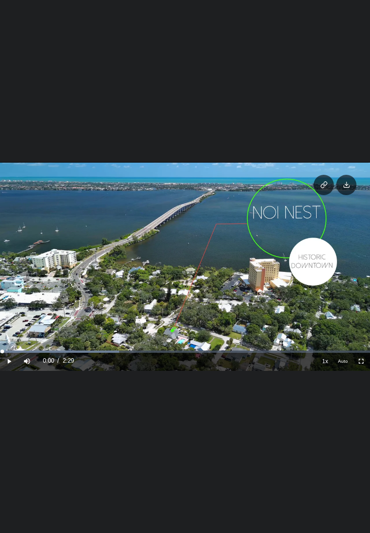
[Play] (9, 361)
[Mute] (27, 361)
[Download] (346, 185)
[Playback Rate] (325, 361)
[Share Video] (324, 185)
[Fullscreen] (361, 361)
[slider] (185, 352)
